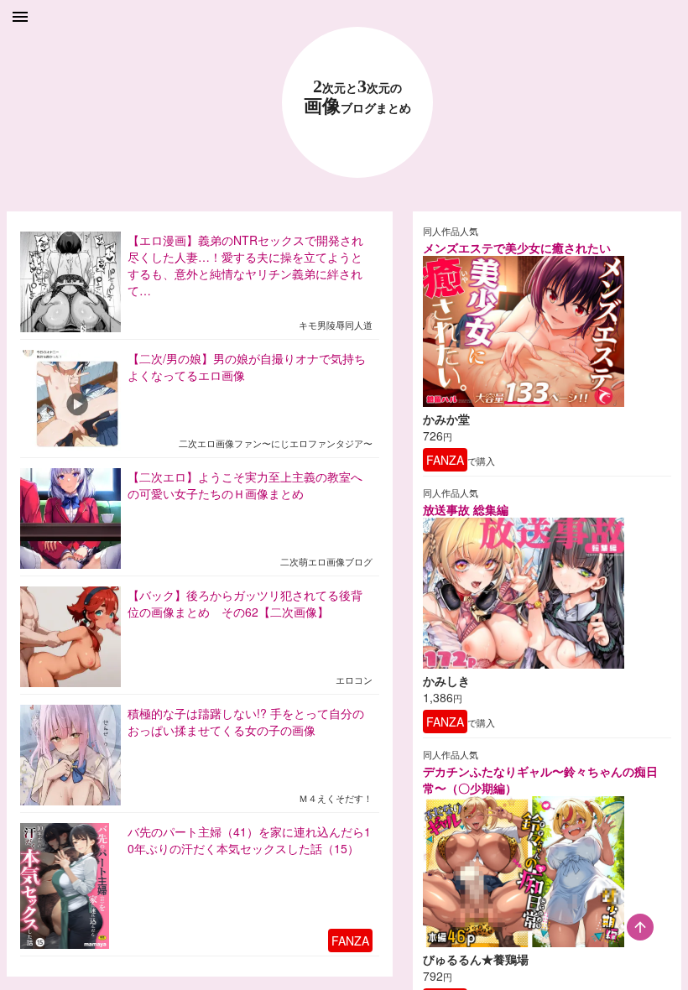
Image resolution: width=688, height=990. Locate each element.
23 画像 (357, 97)
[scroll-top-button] (640, 927)
